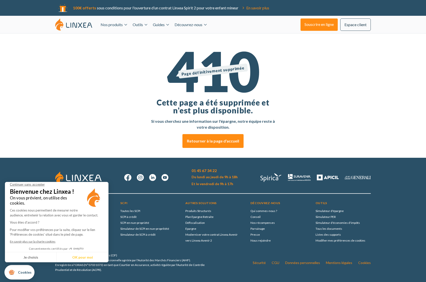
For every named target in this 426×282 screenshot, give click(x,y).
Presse (255, 234)
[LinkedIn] (152, 177)
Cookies (364, 263)
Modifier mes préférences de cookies (340, 240)
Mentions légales (339, 263)
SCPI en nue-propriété (134, 223)
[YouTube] (165, 177)
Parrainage (257, 228)
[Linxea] (73, 24)
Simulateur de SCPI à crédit (138, 234)
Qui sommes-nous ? (263, 211)
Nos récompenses (262, 223)
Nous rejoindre (260, 240)
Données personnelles (302, 263)
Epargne (190, 228)
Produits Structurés (198, 211)
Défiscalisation (195, 223)
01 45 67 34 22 (204, 170)
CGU (275, 263)
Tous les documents (329, 228)
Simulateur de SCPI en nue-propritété (144, 228)
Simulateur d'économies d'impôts (338, 223)
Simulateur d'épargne (330, 211)
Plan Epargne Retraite (199, 217)
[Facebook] (128, 177)
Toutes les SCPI (130, 211)
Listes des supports (328, 234)
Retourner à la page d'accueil (213, 141)
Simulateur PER (326, 217)
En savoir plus (257, 7)
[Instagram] (140, 177)
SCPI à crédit (128, 217)
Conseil (255, 217)
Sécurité (259, 263)
